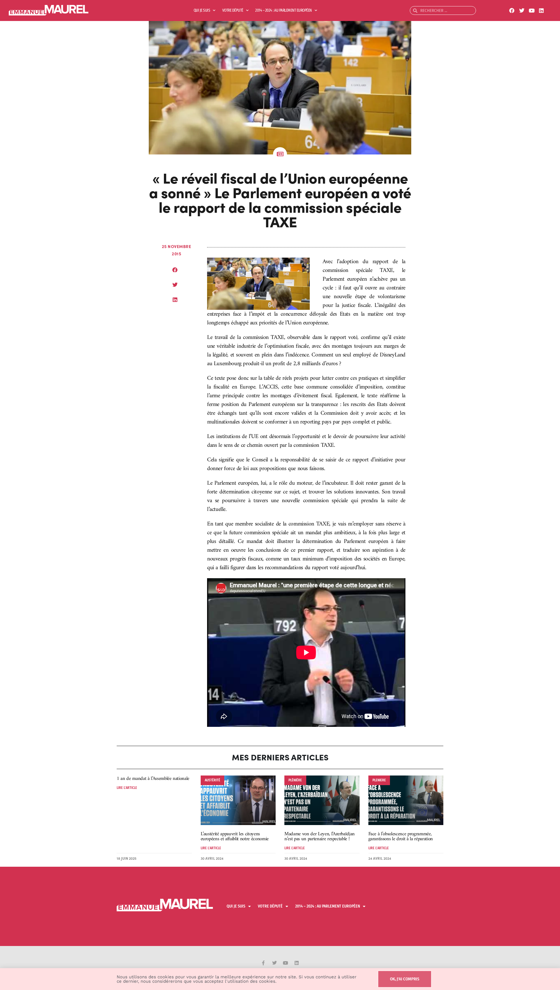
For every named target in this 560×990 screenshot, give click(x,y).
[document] (280, 495)
